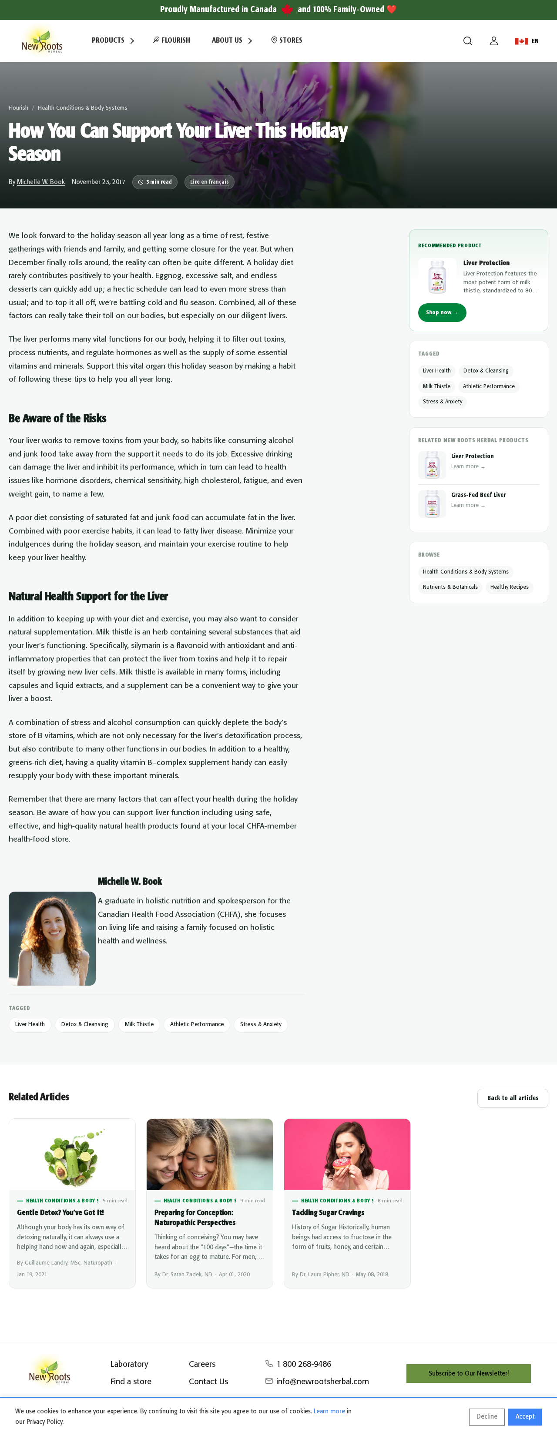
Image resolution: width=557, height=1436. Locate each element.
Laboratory (129, 1365)
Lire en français (209, 182)
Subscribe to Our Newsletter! (469, 1374)
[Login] (494, 41)
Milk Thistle (139, 1024)
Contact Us (208, 1382)
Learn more (329, 1412)
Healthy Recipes (509, 587)
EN (535, 41)
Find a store (131, 1382)
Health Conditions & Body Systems (83, 108)
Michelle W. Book (41, 182)
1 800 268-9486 (303, 1365)
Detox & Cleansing (84, 1024)
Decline (486, 1417)
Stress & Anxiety (261, 1024)
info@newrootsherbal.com (322, 1382)
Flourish (175, 40)
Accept (525, 1417)
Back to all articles (512, 1098)
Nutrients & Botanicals (450, 587)
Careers (202, 1365)
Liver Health (30, 1024)
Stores (290, 40)
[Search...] (467, 41)
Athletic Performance (197, 1024)
